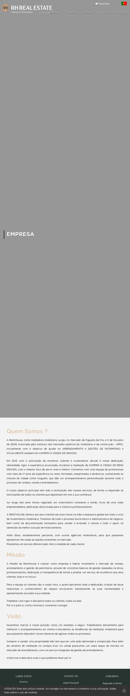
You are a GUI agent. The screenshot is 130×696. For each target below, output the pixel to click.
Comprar (70, 12)
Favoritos (103, 3)
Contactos (121, 12)
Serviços (104, 12)
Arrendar (87, 12)
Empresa (54, 12)
